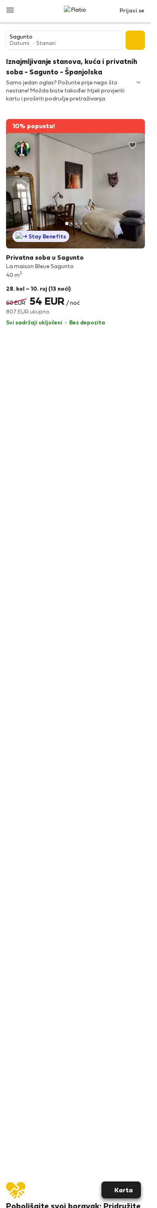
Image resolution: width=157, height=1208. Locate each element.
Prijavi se (132, 10)
